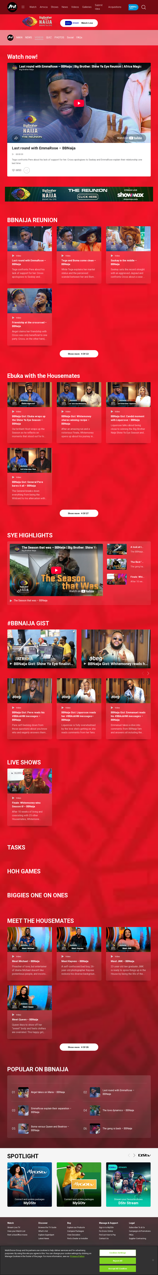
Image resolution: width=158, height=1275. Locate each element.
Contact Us (104, 1238)
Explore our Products (76, 1227)
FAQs (131, 1235)
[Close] (153, 1260)
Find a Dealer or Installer (77, 1238)
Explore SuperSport (46, 1235)
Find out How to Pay (107, 1235)
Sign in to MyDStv (106, 1227)
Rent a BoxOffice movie (17, 1235)
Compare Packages (75, 1231)
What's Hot (43, 1231)
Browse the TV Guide (47, 1227)
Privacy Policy (77, 1256)
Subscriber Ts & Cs (137, 1227)
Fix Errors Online (106, 1231)
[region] (79, 1260)
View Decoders (73, 1235)
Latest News (43, 1238)
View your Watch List (16, 1231)
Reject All (117, 1261)
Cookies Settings (117, 1253)
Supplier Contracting (137, 1238)
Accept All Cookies (117, 1268)
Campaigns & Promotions (140, 1231)
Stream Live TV (13, 1227)
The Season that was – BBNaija (30, 600)
